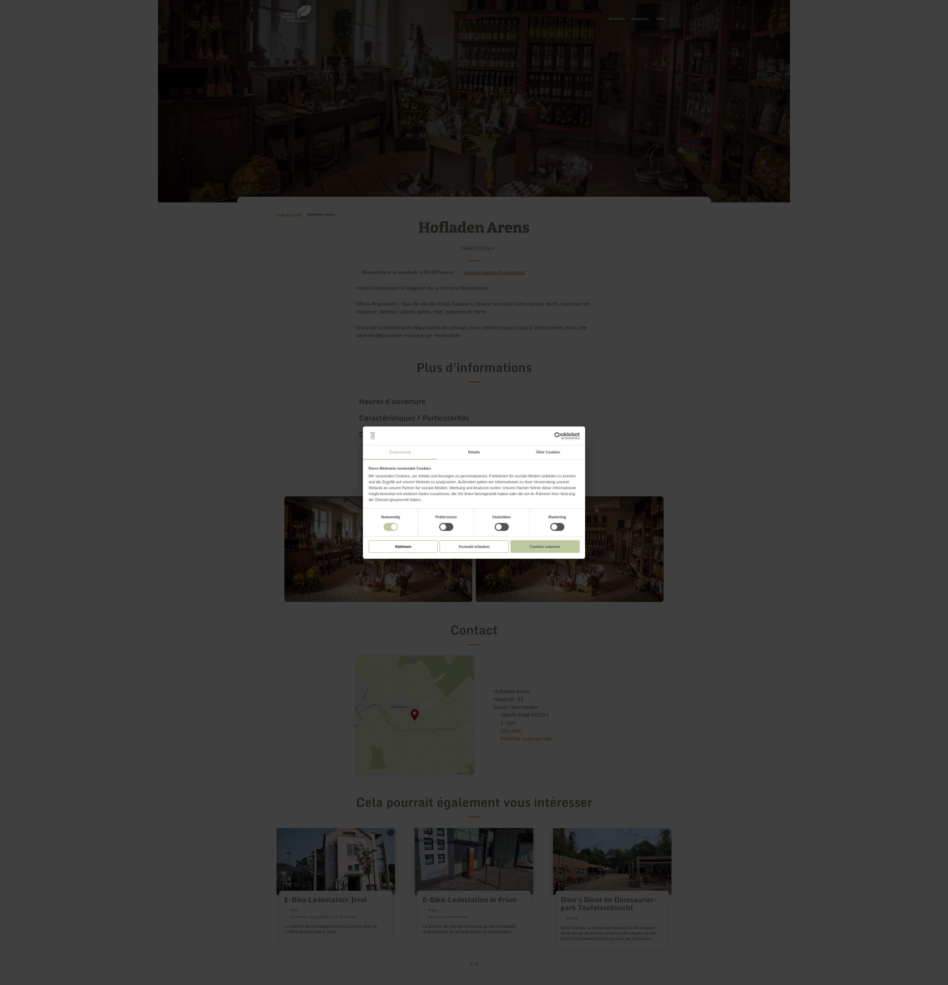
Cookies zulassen (545, 546)
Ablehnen (403, 546)
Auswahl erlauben (474, 546)
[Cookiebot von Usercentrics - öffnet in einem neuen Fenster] (558, 436)
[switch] (446, 527)
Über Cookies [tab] (548, 452)
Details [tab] (474, 452)
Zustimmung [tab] (400, 452)
